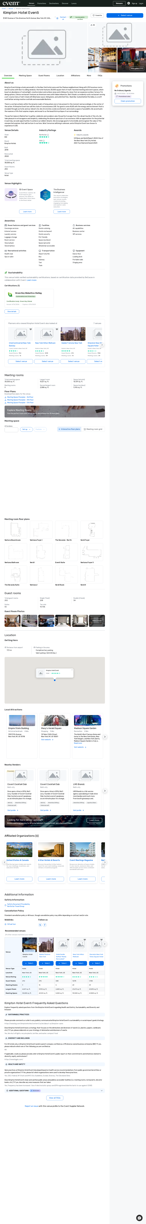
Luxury (74, 3)
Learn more (31, 280)
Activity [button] (10, 802)
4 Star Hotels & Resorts (49, 860)
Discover (65, 3)
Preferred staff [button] (12, 805)
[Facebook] (45, 925)
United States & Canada (18, 860)
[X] (40, 925)
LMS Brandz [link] (79, 784)
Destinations (54, 3)
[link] (20, 775)
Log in (141, 3)
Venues (31, 3)
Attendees (9, 426)
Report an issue (31, 1106)
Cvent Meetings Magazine (81, 860)
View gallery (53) (137, 68)
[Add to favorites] (30, 329)
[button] (43, 47)
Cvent (4, 8)
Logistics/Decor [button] (91, 802)
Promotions (41, 3)
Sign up (134, 3)
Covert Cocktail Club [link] (17, 784)
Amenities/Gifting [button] (20, 802)
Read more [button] (78, 743)
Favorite (98, 15)
